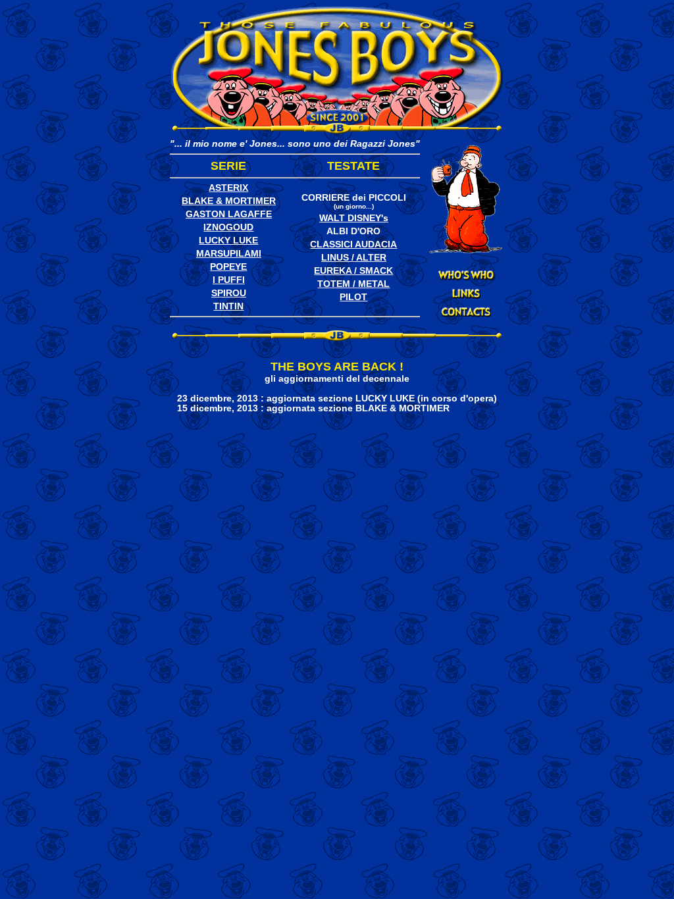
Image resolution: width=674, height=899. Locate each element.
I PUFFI (229, 280)
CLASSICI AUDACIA (353, 244)
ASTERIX (228, 188)
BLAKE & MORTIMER (229, 201)
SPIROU (228, 293)
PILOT (353, 297)
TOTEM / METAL (353, 284)
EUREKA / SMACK (353, 271)
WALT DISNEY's (353, 218)
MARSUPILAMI (228, 254)
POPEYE (228, 267)
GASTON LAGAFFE (229, 214)
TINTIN (228, 306)
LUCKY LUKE (228, 240)
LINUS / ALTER (353, 258)
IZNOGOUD (228, 227)
